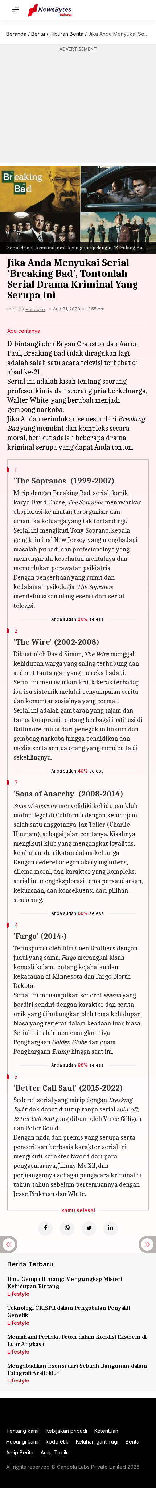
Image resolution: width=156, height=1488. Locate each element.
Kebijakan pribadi (66, 1431)
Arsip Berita (19, 1452)
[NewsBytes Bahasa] (50, 10)
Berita (38, 34)
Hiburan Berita (66, 34)
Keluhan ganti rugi (97, 1441)
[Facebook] (45, 1228)
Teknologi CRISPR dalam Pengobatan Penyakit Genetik (68, 1311)
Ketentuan (106, 1431)
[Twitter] (89, 1228)
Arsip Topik (54, 1452)
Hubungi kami (22, 1441)
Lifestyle (18, 1294)
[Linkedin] (110, 1228)
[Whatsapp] (67, 1228)
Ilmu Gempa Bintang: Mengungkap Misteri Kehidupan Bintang (64, 1283)
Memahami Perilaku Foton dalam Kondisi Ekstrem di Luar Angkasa (77, 1340)
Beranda (16, 34)
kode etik (57, 1441)
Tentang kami (22, 1431)
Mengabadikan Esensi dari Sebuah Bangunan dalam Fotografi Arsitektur (77, 1369)
